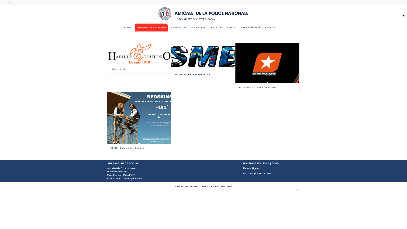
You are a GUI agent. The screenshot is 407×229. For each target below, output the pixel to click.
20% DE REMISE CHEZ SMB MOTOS (192, 74)
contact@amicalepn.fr (133, 178)
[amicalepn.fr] (203, 14)
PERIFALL (228, 186)
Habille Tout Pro (117, 68)
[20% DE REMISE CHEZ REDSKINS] (139, 118)
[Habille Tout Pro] (139, 54)
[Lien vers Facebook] (9, 2)
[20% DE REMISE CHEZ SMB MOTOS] (203, 56)
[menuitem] (127, 27)
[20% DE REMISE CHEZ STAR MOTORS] (267, 63)
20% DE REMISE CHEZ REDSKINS (127, 147)
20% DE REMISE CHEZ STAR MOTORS (258, 87)
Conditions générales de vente (257, 173)
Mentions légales (251, 168)
